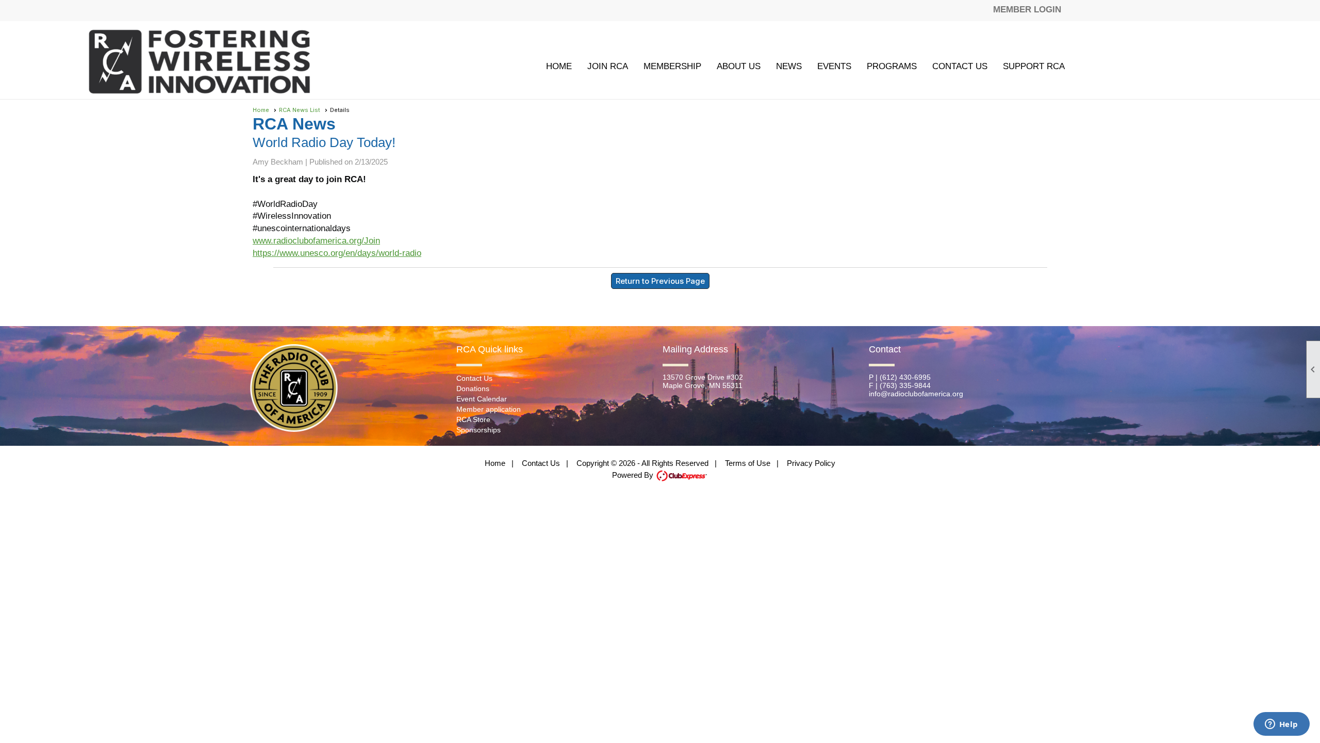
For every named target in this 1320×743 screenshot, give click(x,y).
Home (559, 66)
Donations (472, 388)
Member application (488, 409)
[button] (672, 66)
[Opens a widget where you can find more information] (1281, 725)
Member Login (1027, 9)
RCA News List (299, 110)
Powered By (633, 475)
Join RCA (607, 66)
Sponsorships (478, 430)
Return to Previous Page (660, 281)
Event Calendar (481, 399)
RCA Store (473, 419)
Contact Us (959, 66)
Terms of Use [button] (747, 463)
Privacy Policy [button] (811, 463)
